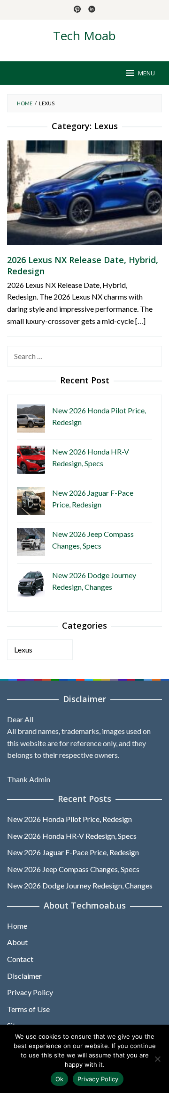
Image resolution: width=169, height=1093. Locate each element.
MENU (146, 73)
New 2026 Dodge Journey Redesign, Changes (80, 885)
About (17, 942)
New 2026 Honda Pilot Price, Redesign (69, 818)
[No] (157, 1059)
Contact (20, 958)
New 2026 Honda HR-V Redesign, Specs (72, 835)
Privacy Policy (30, 992)
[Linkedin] (91, 10)
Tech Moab (84, 35)
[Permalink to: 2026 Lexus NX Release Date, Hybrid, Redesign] (84, 195)
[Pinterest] (77, 10)
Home (17, 925)
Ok (59, 1079)
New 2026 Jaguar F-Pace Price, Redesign (73, 852)
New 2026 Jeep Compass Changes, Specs (73, 869)
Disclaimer (24, 975)
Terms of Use (28, 1009)
